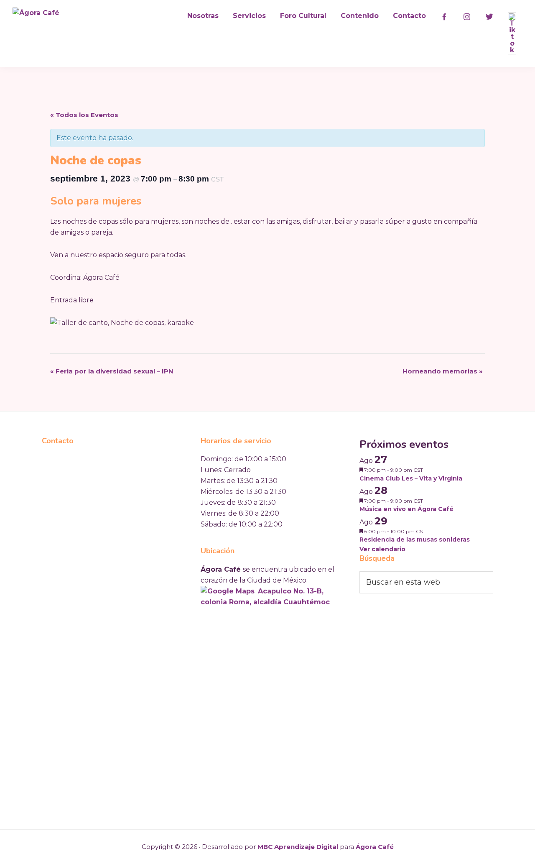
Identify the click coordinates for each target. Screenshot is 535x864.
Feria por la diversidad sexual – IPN (111, 371)
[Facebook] (444, 17)
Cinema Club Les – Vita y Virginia (410, 478)
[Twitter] (489, 17)
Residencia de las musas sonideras (414, 539)
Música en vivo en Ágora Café (406, 509)
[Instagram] (466, 17)
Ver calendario (382, 549)
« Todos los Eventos (84, 115)
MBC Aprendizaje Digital (297, 847)
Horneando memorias (443, 371)
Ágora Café (375, 847)
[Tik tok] (512, 33)
